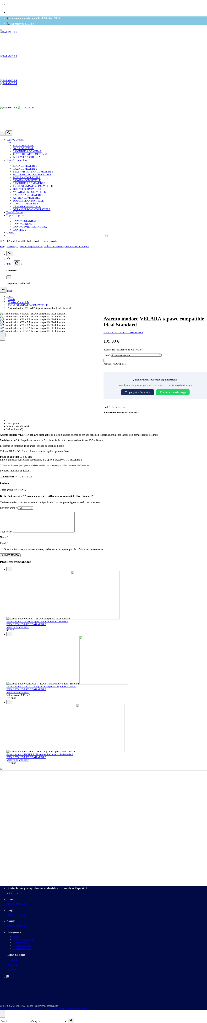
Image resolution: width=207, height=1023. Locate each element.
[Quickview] (9, 569)
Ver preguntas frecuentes (137, 392)
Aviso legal (12, 246)
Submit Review (10, 555)
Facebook (12, 960)
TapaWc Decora (21, 942)
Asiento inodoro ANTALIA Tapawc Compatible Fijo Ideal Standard (41, 686)
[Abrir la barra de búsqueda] (106, 235)
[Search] (8, 133)
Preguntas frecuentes (16, 925)
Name (4, 537)
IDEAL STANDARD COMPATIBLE (123, 332)
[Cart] (17, 263)
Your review (6, 531)
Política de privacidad (31, 246)
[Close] (2, 134)
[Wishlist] (8, 259)
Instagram (12, 964)
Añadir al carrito (17, 627)
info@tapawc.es (83, 465)
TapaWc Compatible (23, 939)
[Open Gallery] (2, 335)
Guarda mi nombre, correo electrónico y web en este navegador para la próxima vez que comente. (54, 549)
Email (4, 543)
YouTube (12, 969)
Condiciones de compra (77, 246)
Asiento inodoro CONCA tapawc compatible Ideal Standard (37, 621)
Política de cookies (53, 246)
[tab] (106, 420)
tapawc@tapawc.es (16, 903)
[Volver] (3, 290)
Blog (2, 246)
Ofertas (16, 936)
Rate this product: (9, 507)
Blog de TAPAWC (16, 914)
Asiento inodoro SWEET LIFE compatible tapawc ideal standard (39, 754)
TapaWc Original (22, 948)
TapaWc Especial (22, 945)
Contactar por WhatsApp (173, 392)
